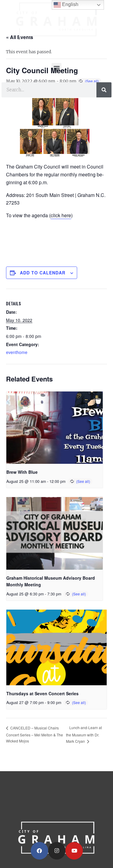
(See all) (83, 481)
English (69, 4)
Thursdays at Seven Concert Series (42, 693)
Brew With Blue (22, 472)
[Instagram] (57, 851)
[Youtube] (74, 851)
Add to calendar (42, 273)
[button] (56, 68)
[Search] (103, 89)
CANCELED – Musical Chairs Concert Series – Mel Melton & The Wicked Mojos (34, 734)
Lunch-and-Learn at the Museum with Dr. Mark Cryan (84, 734)
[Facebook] (39, 851)
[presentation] (54, 427)
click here (61, 215)
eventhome (16, 352)
